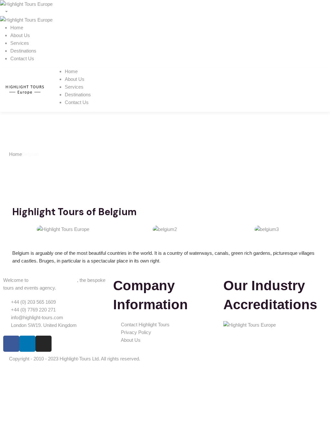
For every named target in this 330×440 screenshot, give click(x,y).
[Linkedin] (27, 344)
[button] (18, 229)
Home (15, 154)
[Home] (25, 89)
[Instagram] (43, 344)
